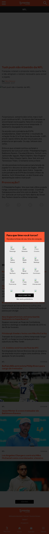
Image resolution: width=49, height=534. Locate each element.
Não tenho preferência (25, 299)
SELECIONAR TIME (24, 295)
